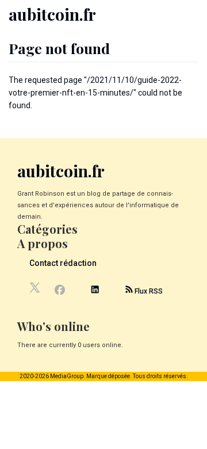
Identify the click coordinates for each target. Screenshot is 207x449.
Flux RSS (148, 291)
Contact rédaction (63, 263)
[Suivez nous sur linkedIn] (95, 291)
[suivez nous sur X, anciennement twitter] (35, 291)
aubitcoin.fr (52, 14)
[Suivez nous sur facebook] (59, 291)
